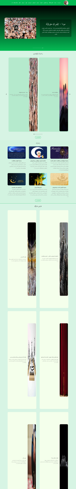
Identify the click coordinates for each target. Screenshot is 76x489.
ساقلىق (20, 3)
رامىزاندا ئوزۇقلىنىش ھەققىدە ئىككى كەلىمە (59, 161)
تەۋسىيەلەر (34, 3)
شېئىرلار (41, 3)
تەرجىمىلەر (29, 3)
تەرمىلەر (38, 3)
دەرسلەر (23, 3)
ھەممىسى (38, 137)
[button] (6, 94)
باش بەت (59, 3)
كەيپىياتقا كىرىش (38, 187)
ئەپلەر (26, 3)
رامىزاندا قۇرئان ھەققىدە (17, 161)
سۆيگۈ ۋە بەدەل (56, 24)
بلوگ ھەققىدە (15, 3)
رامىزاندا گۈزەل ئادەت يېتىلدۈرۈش (59, 187)
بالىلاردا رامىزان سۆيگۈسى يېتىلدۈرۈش (38, 161)
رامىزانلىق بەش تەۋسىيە (17, 187)
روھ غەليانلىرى (46, 3)
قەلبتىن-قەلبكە (51, 3)
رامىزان (55, 3)
